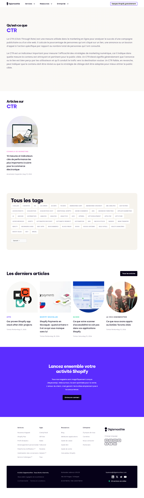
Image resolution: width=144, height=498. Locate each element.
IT (110, 444)
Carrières (86, 437)
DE (115, 440)
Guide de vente (66, 449)
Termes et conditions (37, 481)
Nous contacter (88, 441)
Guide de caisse (66, 441)
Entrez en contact (72, 397)
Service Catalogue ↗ (24, 457)
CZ (115, 444)
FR (111, 440)
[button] (30, 4)
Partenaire (86, 445)
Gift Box (42, 437)
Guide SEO (64, 445)
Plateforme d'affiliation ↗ (26, 449)
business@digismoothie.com (116, 472)
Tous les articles (128, 274)
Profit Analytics (22, 441)
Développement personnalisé (28, 445)
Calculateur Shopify (68, 453)
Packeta (42, 449)
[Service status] (118, 481)
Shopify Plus (21, 437)
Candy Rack (43, 433)
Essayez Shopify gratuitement (124, 4)
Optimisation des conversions (27, 453)
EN (106, 440)
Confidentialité (22, 481)
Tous (40, 457)
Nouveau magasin (23, 433)
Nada (41, 441)
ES (119, 440)
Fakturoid (42, 445)
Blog (62, 433)
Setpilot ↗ (42, 453)
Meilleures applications (69, 437)
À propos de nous (89, 433)
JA (106, 444)
